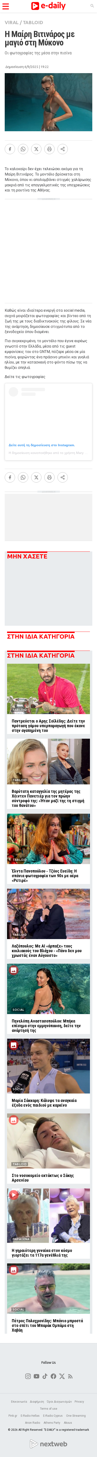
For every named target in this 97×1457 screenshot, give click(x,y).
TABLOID (33, 22)
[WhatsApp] (23, 149)
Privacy (79, 1401)
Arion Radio (33, 1422)
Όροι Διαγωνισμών (59, 1401)
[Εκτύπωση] (49, 149)
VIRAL (12, 22)
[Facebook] (10, 149)
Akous (68, 1422)
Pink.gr (13, 1415)
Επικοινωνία (19, 1401)
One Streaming (76, 1415)
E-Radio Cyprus (53, 1415)
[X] (36, 149)
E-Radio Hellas (30, 1415)
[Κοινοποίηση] (62, 149)
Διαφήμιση (37, 1401)
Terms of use (48, 1408)
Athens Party (52, 1422)
